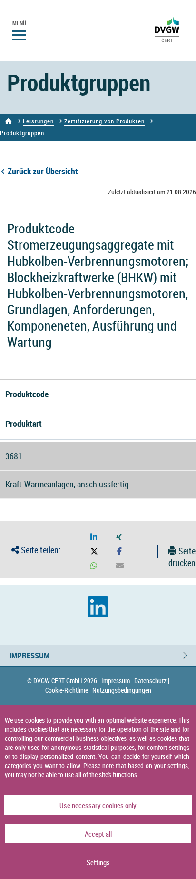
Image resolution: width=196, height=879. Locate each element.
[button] (93, 537)
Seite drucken (182, 557)
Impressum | (117, 680)
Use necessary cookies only (98, 805)
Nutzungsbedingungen (121, 690)
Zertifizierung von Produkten (104, 121)
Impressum (29, 655)
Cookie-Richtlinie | (68, 690)
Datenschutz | (151, 680)
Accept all (98, 834)
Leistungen (38, 121)
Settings (98, 862)
